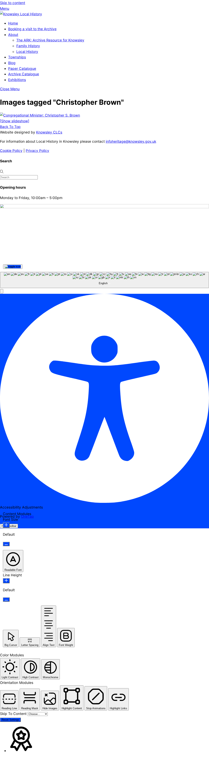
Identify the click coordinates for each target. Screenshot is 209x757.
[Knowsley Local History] (21, 14)
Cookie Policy (11, 150)
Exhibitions (17, 80)
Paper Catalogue (22, 68)
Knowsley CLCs (49, 132)
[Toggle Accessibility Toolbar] (12, 266)
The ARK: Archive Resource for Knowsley (50, 40)
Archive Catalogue (23, 74)
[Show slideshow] (14, 121)
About (13, 34)
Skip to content (12, 3)
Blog (12, 63)
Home (13, 23)
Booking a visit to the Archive (32, 29)
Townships (17, 57)
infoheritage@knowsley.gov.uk (131, 141)
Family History (28, 46)
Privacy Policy (37, 150)
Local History (27, 51)
